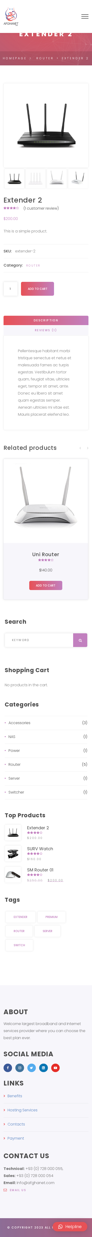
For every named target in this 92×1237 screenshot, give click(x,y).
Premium (52, 917)
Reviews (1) (46, 330)
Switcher (16, 792)
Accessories (19, 723)
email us (17, 1190)
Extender (20, 917)
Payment (16, 1138)
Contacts (16, 1124)
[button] (70, 1226)
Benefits (15, 1096)
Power (14, 750)
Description (46, 320)
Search (13, 651)
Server (14, 778)
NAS (11, 736)
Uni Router (45, 554)
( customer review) (41, 208)
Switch (19, 945)
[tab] (46, 320)
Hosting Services (23, 1110)
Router (33, 265)
